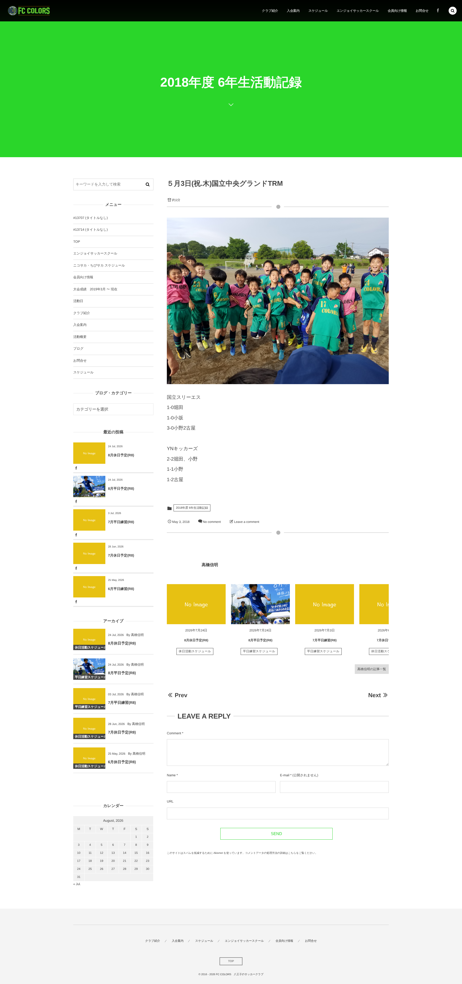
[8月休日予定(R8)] (196, 604)
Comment (174, 733)
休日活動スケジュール (195, 651)
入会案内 (80, 325)
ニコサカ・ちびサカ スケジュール (99, 265)
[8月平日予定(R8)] (260, 604)
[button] (453, 11)
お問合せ (80, 360)
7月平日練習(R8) (325, 640)
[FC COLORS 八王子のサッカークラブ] (29, 11)
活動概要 (80, 337)
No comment (212, 522)
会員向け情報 (83, 277)
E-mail (284, 775)
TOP (76, 242)
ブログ (78, 348)
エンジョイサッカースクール (95, 253)
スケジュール (83, 372)
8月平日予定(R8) (260, 640)
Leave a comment (246, 522)
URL (170, 801)
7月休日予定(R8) (389, 640)
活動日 (78, 301)
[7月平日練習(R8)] (324, 604)
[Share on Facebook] (438, 11)
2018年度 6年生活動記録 (192, 508)
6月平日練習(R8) (121, 589)
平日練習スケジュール (259, 651)
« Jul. (77, 884)
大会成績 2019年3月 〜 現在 (95, 289)
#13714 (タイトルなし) (90, 229)
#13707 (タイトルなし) (90, 218)
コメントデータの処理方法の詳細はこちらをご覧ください (280, 853)
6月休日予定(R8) (122, 762)
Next (374, 695)
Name (171, 775)
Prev (181, 695)
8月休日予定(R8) (196, 640)
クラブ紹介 (81, 313)
